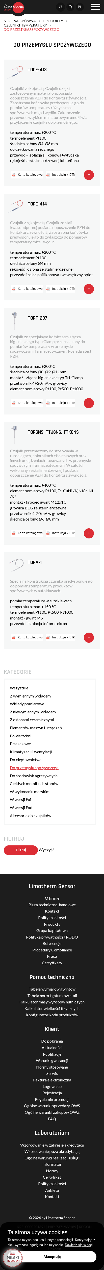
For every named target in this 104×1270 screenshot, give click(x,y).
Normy (52, 1170)
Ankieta (52, 1190)
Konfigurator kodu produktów (52, 1014)
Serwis (52, 1073)
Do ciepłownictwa (25, 759)
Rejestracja (52, 1092)
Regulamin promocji (52, 1099)
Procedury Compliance (52, 949)
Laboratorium (52, 1133)
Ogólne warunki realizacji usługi (52, 1157)
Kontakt (52, 911)
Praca (52, 956)
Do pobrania (52, 1041)
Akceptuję (52, 1257)
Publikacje (52, 1054)
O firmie (52, 898)
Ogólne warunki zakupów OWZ (52, 1112)
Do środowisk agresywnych (34, 775)
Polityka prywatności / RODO (52, 937)
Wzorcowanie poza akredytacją (52, 1151)
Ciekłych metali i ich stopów (34, 783)
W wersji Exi (20, 799)
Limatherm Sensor (52, 886)
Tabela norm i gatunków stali (52, 995)
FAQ (52, 1118)
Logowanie (52, 1086)
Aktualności (52, 1047)
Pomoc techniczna (52, 977)
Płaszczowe (20, 743)
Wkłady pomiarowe (27, 703)
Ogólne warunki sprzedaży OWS (52, 1105)
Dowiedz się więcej (79, 1245)
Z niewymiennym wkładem (33, 711)
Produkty (53, 21)
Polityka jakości (52, 917)
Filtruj (21, 850)
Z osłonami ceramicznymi (32, 719)
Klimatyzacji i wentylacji (31, 751)
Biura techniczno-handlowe (52, 904)
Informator (52, 1164)
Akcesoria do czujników (30, 815)
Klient (52, 1029)
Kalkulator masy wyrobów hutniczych (52, 1001)
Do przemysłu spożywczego (32, 29)
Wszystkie (19, 687)
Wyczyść (46, 849)
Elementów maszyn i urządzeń (36, 727)
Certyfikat (52, 1177)
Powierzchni (20, 735)
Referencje (52, 943)
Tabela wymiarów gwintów (52, 989)
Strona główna (20, 21)
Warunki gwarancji (52, 1060)
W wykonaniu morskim (29, 791)
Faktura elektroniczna (52, 1079)
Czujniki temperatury (25, 25)
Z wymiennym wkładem (30, 695)
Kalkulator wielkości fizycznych (52, 1008)
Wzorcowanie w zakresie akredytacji (52, 1145)
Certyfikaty (52, 962)
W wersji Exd (21, 807)
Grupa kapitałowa (52, 930)
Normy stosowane (52, 1067)
